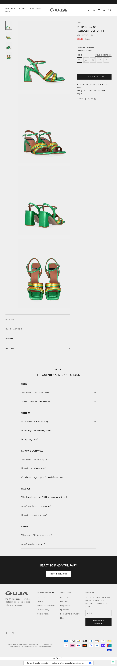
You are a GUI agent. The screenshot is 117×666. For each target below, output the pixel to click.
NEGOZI (38, 8)
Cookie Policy (43, 614)
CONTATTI (8, 12)
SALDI (7, 8)
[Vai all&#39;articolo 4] (8, 56)
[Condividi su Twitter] (89, 99)
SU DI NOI (31, 8)
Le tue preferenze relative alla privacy (68, 663)
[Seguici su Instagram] (12, 633)
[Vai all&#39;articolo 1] (8, 25)
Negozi (40, 601)
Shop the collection (58, 574)
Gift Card (64, 601)
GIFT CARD (22, 8)
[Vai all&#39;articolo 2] (8, 35)
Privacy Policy (43, 609)
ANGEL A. (80, 23)
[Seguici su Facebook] (6, 633)
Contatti (64, 597)
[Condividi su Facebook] (85, 99)
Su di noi (41, 597)
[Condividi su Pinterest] (92, 99)
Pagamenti (65, 605)
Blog (62, 618)
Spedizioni (64, 609)
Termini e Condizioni (46, 605)
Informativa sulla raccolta (36, 663)
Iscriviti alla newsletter (98, 622)
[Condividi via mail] (95, 99)
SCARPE (13, 8)
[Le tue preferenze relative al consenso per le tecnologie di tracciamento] (113, 662)
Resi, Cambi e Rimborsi (70, 614)
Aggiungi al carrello (94, 76)
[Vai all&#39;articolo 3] (8, 46)
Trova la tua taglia (103, 55)
